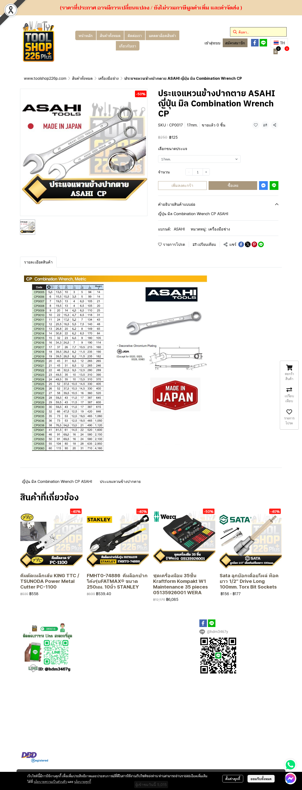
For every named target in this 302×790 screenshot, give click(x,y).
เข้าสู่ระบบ (212, 43)
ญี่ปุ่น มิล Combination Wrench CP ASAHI (57, 481)
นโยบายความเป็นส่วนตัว (50, 781)
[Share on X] (248, 244)
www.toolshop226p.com (45, 78)
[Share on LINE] (261, 244)
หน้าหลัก (86, 35)
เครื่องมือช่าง (108, 78)
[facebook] (255, 42)
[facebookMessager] (290, 778)
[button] (258, 32)
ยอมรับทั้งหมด (261, 779)
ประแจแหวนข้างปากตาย (120, 481)
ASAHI (179, 229)
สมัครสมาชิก (235, 43)
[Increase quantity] (206, 172)
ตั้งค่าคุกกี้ (232, 779)
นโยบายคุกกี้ (82, 781)
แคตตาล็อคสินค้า (162, 35)
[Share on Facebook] (241, 244)
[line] (263, 42)
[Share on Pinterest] (254, 244)
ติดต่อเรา (135, 35)
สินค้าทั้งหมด (110, 35)
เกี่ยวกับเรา (127, 46)
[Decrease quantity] (189, 172)
